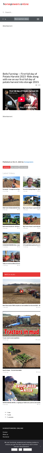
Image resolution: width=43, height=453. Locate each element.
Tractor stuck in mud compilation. (11, 338)
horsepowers (28, 162)
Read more (27, 449)
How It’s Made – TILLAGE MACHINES (12, 370)
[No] (40, 446)
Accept (14, 449)
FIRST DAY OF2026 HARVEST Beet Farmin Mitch (15, 208)
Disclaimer (6, 437)
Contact (5, 432)
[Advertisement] (21, 48)
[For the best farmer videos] (16, 4)
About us (5, 434)
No (20, 449)
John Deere (23, 167)
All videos (15, 167)
